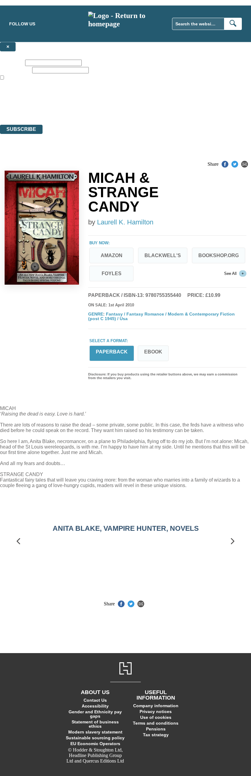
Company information (155, 705)
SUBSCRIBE (21, 129)
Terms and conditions (155, 723)
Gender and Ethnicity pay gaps (95, 714)
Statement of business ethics (95, 724)
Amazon (111, 255)
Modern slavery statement (95, 732)
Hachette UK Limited (63, 99)
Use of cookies (155, 717)
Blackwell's (162, 255)
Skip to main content (20, 2)
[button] (18, 541)
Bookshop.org (218, 255)
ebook (153, 351)
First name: (12, 62)
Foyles (112, 273)
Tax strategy (156, 734)
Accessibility (95, 706)
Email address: (15, 69)
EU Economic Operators (95, 743)
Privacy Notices (121, 110)
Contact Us (95, 700)
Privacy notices (156, 711)
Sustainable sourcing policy (95, 737)
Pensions (156, 728)
